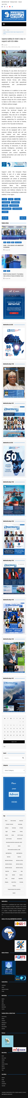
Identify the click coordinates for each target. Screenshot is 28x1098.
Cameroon (21, 820)
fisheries (13, 831)
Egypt (7, 831)
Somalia (3, 1082)
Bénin (11, 199)
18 (7, 732)
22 (20, 732)
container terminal (9, 824)
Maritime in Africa (15, 205)
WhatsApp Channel (13, 2)
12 (10, 728)
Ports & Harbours (18, 242)
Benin (4, 47)
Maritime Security (18, 208)
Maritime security (14, 47)
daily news (20, 824)
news (7, 875)
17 (4, 732)
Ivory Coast (4, 1058)
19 (10, 732)
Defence (9, 47)
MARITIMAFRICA (16, 202)
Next (22, 218)
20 (13, 732)
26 (10, 735)
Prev (6, 218)
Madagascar (4, 1022)
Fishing (21, 831)
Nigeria (3, 1066)
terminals (21, 882)
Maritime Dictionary (9, 860)
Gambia (6, 835)
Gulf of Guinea (6, 202)
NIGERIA (13, 875)
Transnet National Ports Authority (14, 889)
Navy (22, 871)
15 (20, 728)
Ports (6, 878)
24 (4, 735)
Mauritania (4, 1007)
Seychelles (21, 878)
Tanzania (3, 1086)
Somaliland (4, 1083)
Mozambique (4, 1026)
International (19, 839)
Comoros (3, 1020)
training (14, 886)
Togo (3, 1070)
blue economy (13, 820)
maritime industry (7, 208)
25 (7, 735)
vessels (14, 893)
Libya (3, 1003)
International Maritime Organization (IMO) (14, 842)
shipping (5, 211)
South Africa (13, 882)
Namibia (3, 1028)
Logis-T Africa (4, 4)
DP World (21, 828)
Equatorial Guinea (5, 989)
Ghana (9, 242)
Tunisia (3, 1009)
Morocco (14, 871)
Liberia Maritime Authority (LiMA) (14, 849)
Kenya (8, 846)
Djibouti (3, 1077)
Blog (6, 47)
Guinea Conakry (5, 1064)
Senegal (12, 878)
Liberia (19, 846)
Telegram (20, 2)
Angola (3, 1018)
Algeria (3, 999)
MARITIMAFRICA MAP (5, 2)
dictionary (14, 828)
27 (13, 735)
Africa (5, 199)
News (19, 47)
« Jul (4, 746)
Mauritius (7, 871)
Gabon (3, 987)
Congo (3, 991)
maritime (5, 205)
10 (4, 728)
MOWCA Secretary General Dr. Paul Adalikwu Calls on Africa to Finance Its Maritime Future (13, 275)
